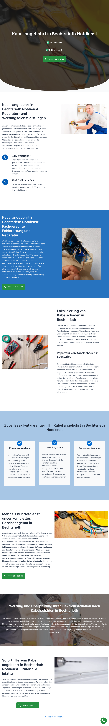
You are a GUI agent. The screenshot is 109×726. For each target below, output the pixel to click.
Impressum (49, 717)
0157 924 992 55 (56, 59)
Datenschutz (59, 717)
